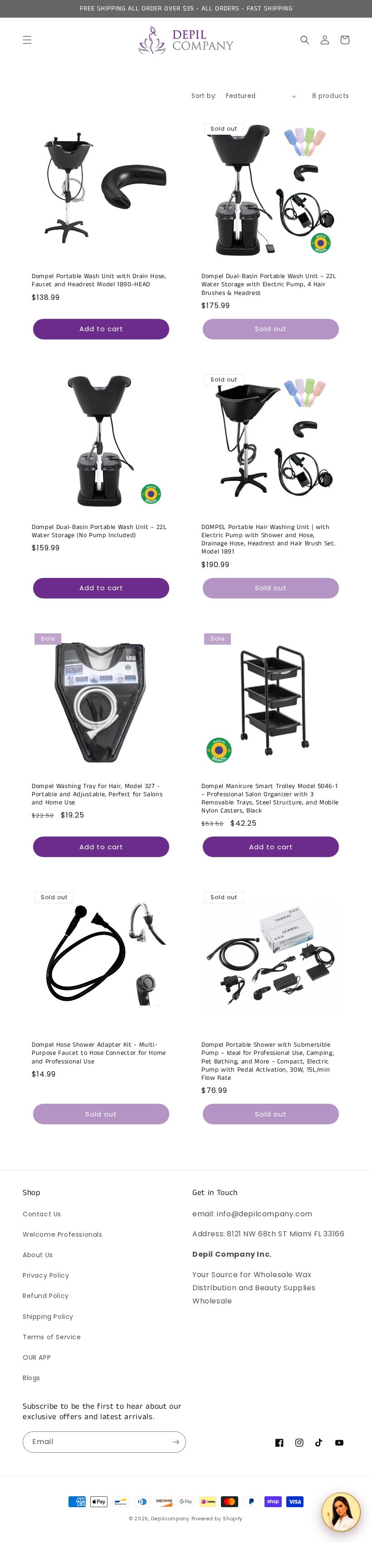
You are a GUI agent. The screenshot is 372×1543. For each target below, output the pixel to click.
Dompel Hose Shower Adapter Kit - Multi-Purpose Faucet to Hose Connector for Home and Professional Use (99, 1053)
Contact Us (42, 1214)
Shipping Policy (48, 1316)
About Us (38, 1254)
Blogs (31, 1377)
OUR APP (37, 1357)
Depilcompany (170, 1518)
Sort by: (203, 95)
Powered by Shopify (217, 1518)
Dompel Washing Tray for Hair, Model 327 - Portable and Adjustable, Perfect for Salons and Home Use (97, 794)
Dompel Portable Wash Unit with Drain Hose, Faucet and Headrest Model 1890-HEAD (99, 280)
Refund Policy (46, 1295)
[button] (27, 40)
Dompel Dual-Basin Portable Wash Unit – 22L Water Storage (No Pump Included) (99, 531)
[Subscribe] (176, 1442)
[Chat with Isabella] (341, 1512)
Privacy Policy (46, 1275)
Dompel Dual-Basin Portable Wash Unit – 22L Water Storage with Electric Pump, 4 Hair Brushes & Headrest (269, 284)
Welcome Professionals (63, 1234)
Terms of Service (52, 1337)
